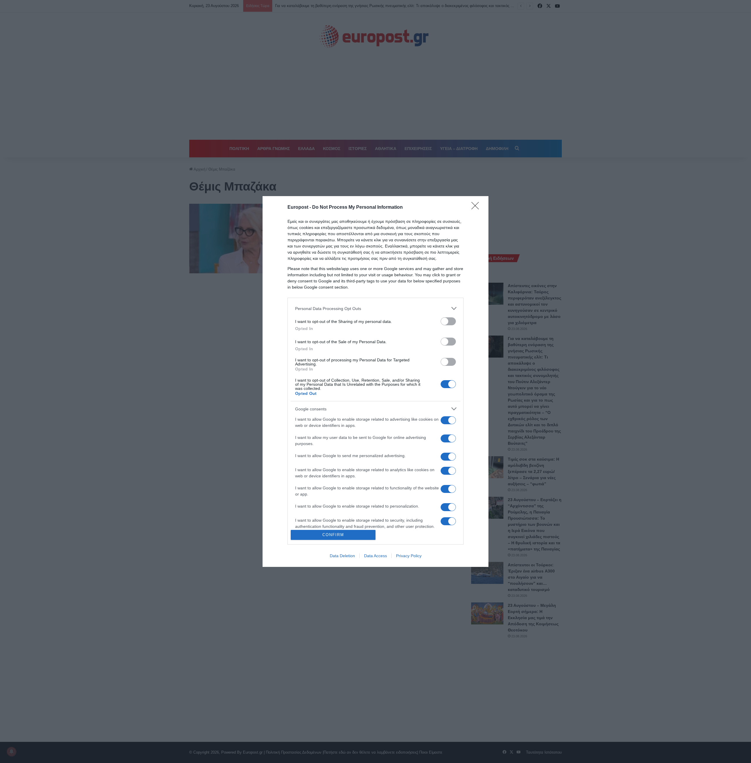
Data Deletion (342, 555)
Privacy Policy (409, 555)
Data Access (375, 555)
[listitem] (375, 308)
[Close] (477, 207)
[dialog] (375, 381)
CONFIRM (333, 535)
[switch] (448, 321)
